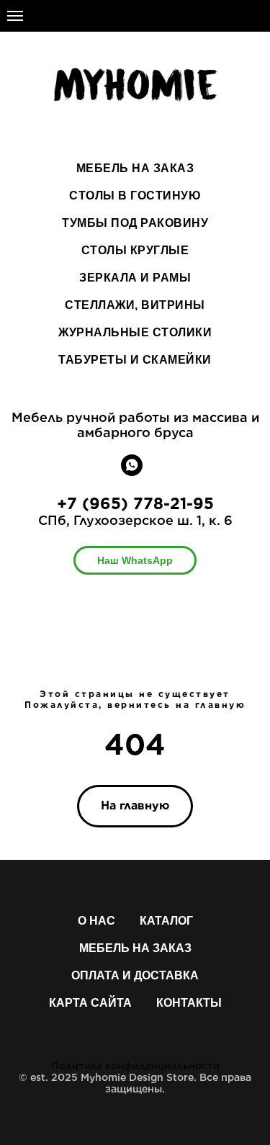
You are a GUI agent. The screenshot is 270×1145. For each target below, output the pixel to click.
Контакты (189, 1003)
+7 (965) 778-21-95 (135, 503)
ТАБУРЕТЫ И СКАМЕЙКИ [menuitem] (135, 360)
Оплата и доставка (135, 975)
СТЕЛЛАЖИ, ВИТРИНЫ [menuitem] (135, 305)
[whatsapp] (132, 472)
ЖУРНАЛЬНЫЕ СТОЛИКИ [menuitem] (135, 332)
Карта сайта (90, 1003)
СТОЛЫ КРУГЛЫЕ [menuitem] (135, 250)
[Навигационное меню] (15, 16)
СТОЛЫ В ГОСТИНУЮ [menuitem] (135, 195)
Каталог (166, 921)
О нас (96, 921)
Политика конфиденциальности (135, 1066)
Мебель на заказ (135, 948)
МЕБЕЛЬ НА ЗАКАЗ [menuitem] (135, 168)
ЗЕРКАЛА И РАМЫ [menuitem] (135, 277)
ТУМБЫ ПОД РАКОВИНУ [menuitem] (135, 223)
